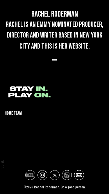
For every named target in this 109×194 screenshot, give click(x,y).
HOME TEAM (13, 113)
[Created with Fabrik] (2, 165)
